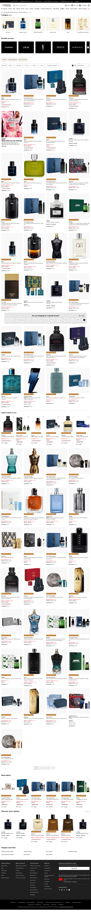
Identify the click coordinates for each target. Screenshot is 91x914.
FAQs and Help (4, 865)
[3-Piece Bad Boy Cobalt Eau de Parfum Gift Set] (79, 701)
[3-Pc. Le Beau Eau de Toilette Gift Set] (56, 580)
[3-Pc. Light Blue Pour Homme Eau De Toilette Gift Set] (11, 500)
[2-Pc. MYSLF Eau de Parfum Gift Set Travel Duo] (34, 206)
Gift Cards (18, 870)
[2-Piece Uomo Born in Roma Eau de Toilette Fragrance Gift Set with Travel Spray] (79, 165)
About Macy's (46, 865)
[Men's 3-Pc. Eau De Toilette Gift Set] (11, 701)
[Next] (88, 47)
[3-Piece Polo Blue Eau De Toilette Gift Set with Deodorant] (83, 424)
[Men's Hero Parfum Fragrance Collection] (68, 822)
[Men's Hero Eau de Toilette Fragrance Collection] (38, 822)
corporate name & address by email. (66, 906)
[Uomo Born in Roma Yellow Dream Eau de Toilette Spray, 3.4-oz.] (68, 424)
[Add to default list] (13, 417)
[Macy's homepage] (2, 12)
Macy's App (32, 870)
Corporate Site (47, 870)
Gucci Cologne (49, 851)
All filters (83, 315)
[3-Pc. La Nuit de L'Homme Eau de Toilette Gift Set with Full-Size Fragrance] (79, 286)
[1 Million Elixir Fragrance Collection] (79, 580)
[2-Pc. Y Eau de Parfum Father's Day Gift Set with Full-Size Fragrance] (34, 82)
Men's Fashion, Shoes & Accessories (11, 12)
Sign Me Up (74, 868)
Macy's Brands (33, 875)
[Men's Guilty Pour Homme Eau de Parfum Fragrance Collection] (34, 661)
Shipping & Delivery (5, 877)
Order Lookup (4, 870)
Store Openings (33, 887)
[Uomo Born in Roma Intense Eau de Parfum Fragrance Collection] (79, 82)
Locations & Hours (33, 868)
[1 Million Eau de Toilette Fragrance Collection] (34, 701)
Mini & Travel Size (23, 59)
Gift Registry (32, 894)
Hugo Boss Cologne (72, 851)
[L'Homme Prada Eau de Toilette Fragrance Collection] (79, 500)
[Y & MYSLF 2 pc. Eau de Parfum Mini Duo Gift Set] (79, 622)
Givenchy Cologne (28, 851)
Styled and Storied (48, 888)
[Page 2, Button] (55, 768)
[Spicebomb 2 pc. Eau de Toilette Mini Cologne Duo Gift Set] (23, 424)
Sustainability (46, 886)
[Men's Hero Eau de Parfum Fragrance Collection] (53, 822)
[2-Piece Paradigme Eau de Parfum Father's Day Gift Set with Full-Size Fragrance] (56, 622)
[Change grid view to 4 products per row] (72, 66)
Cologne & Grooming (23, 12)
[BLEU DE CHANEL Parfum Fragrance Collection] (56, 286)
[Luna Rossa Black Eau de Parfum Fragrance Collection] (79, 540)
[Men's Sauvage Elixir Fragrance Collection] (11, 165)
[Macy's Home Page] (6, 5)
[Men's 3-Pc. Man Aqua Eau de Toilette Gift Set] (56, 701)
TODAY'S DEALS (14, 1)
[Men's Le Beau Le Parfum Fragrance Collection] (56, 661)
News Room (46, 881)
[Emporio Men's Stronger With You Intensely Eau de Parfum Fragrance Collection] (34, 500)
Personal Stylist (33, 880)
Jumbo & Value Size (12, 59)
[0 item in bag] (89, 5)
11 (52, 768)
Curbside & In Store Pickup (35, 865)
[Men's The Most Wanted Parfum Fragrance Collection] (34, 246)
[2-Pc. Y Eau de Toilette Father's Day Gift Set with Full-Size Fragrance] (34, 339)
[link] (11, 102)
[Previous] (2, 82)
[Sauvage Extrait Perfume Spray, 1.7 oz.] (11, 82)
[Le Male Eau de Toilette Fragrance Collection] (11, 461)
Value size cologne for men (7, 851)
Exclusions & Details (67, 881)
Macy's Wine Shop (33, 877)
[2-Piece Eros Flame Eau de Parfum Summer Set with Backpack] (34, 580)
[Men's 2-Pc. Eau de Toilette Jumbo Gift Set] (11, 339)
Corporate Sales (47, 868)
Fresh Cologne (27, 854)
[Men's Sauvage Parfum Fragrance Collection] (11, 246)
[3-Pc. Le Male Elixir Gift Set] (11, 741)
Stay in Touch (32, 882)
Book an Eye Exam (33, 889)
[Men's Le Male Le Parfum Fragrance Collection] (56, 246)
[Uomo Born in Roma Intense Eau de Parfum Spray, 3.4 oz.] (8, 424)
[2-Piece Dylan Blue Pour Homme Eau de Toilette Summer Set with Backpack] (79, 339)
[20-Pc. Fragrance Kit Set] (8, 786)
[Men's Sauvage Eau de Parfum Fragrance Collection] (34, 124)
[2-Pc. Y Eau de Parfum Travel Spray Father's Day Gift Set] (56, 540)
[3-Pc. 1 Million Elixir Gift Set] (11, 540)
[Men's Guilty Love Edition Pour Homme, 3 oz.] (56, 380)
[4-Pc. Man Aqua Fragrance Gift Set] (79, 380)
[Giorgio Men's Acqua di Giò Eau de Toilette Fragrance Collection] (79, 246)
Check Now (74, 881)
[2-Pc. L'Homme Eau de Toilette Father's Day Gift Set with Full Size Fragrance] (56, 461)
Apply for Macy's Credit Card (21, 865)
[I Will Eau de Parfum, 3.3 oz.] (38, 424)
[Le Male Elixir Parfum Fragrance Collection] (34, 461)
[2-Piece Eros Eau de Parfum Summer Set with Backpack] (56, 82)
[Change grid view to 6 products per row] (75, 65)
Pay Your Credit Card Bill (20, 877)
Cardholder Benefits (19, 868)
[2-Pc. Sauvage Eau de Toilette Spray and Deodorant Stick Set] (56, 124)
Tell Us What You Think (34, 892)
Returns (2, 875)
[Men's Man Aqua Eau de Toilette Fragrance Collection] (56, 500)
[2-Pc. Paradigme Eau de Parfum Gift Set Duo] (11, 661)
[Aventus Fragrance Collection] (56, 206)
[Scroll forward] (84, 320)
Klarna (2, 868)
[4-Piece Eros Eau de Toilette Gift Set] (34, 286)
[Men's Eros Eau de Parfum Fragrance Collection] (11, 380)
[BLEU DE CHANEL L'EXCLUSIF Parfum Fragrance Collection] (23, 822)
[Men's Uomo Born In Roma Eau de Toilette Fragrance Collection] (11, 580)
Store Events (32, 885)
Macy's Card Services (20, 875)
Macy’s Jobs (46, 879)
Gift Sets (4, 59)
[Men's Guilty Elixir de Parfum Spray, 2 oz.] (34, 165)
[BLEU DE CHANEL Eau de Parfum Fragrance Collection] (79, 124)
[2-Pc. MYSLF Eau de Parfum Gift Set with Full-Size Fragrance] (56, 165)
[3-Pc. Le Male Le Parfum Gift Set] (79, 461)
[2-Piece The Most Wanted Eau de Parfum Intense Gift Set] (34, 540)
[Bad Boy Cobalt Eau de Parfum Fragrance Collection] (34, 380)
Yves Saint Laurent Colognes (7, 854)
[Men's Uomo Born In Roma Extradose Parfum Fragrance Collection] (56, 339)
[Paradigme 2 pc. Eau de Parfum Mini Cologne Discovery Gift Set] (79, 661)
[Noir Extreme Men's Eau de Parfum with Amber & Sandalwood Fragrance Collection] (11, 286)
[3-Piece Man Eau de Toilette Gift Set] (11, 622)
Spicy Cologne (49, 854)
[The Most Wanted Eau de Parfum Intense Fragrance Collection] (11, 206)
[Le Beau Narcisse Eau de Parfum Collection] (34, 622)
